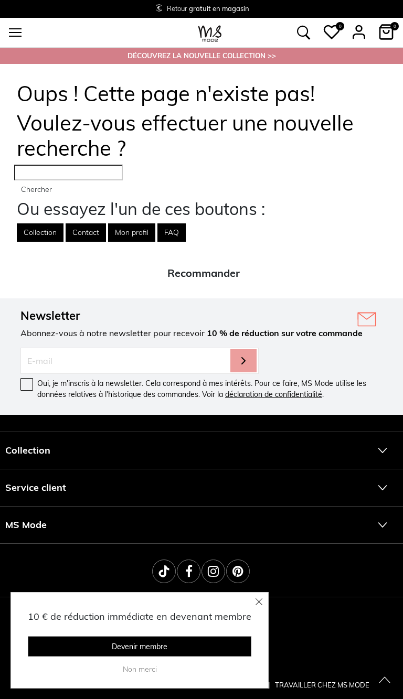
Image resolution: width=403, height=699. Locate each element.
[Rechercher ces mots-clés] (304, 32)
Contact (85, 232)
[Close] (259, 601)
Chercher (36, 189)
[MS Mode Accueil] (209, 33)
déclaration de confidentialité (273, 394)
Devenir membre (139, 646)
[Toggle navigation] (15, 32)
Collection (40, 232)
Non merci (140, 669)
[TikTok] (164, 571)
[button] (331, 32)
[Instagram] (213, 571)
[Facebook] (188, 571)
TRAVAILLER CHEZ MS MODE (322, 685)
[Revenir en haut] (384, 680)
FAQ (171, 232)
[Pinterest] (238, 571)
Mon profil (132, 232)
